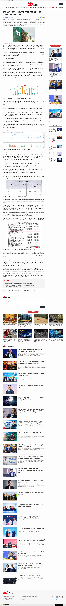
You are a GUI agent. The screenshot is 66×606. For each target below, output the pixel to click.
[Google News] (42, 17)
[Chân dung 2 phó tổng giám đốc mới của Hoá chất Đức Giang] (10, 496)
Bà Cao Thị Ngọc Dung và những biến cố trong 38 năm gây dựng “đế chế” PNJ (53, 91)
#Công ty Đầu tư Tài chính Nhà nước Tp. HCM (28, 290)
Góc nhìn (12, 7)
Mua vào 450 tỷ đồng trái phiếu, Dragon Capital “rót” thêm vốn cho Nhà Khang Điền (20, 282)
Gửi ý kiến (42, 306)
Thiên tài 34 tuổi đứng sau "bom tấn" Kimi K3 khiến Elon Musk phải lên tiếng (52, 160)
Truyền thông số (59, 7)
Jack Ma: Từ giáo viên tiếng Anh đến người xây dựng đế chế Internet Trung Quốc (52, 130)
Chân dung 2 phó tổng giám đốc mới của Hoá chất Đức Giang (31, 493)
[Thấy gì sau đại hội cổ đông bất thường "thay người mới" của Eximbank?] (55, 113)
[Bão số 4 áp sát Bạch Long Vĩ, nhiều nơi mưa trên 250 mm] (41, 319)
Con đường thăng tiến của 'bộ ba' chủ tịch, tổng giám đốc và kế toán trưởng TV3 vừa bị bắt (30, 517)
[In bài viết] (38, 17)
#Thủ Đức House (14, 290)
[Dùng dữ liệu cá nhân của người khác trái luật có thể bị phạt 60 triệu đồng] (56, 333)
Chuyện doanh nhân (51, 7)
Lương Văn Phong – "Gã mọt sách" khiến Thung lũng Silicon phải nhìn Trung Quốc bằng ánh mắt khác (53, 76)
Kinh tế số (17, 7)
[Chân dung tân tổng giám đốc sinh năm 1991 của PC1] (59, 154)
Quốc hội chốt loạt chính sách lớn (9, 324)
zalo (56, 599)
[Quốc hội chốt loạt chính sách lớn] (10, 319)
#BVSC (19, 290)
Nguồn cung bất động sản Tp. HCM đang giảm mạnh (14, 286)
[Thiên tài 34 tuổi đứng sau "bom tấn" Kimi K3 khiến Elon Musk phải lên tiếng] (59, 160)
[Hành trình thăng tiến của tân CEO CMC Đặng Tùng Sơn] (10, 532)
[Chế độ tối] (57, 4)
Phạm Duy (6, 17)
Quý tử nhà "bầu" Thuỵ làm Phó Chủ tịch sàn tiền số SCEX (31, 541)
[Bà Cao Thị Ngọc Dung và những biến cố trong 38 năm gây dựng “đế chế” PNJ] (55, 84)
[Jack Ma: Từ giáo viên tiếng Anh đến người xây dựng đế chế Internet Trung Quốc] (59, 129)
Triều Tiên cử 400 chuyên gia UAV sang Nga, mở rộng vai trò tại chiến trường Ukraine (40, 340)
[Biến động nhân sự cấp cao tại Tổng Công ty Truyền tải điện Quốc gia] (55, 99)
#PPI (37, 290)
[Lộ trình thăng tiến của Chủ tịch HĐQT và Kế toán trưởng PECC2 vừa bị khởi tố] (55, 52)
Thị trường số (33, 7)
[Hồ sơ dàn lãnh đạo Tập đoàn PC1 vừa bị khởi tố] (10, 579)
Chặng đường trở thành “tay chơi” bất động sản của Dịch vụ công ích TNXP (18, 283)
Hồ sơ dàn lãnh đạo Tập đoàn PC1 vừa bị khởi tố (30, 575)
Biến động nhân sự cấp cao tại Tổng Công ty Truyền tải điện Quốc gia (54, 106)
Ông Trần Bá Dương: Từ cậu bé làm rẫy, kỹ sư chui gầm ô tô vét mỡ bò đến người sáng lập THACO (30, 422)
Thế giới (44, 7)
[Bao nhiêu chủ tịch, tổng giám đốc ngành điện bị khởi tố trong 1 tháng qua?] (10, 508)
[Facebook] (1, 46)
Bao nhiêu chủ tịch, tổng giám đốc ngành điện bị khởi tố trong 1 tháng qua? (30, 505)
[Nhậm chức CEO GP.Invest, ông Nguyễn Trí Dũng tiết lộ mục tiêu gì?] (10, 484)
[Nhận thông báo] (54, 4)
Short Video (39, 7)
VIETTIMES (33, 4)
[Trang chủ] (3, 8)
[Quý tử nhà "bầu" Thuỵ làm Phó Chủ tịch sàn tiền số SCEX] (10, 543)
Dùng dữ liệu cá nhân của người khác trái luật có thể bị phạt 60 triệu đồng (56, 340)
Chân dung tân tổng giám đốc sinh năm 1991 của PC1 (52, 154)
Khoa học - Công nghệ (24, 7)
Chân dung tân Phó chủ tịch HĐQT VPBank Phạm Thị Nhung (30, 433)
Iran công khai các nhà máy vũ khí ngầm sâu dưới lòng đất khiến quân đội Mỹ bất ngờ (55, 325)
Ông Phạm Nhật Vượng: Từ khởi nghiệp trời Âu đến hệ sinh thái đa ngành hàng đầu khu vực (52, 138)
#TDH (9, 290)
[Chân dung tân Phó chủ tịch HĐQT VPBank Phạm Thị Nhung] (10, 436)
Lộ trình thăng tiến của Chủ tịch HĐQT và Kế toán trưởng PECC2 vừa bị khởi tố (53, 60)
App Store (57, 605)
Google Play (61, 605)
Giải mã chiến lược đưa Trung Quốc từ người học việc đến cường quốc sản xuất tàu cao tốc (24, 340)
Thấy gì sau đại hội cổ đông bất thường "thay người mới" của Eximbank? (54, 120)
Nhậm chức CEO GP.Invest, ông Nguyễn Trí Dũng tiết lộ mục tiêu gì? (30, 481)
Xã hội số (7, 7)
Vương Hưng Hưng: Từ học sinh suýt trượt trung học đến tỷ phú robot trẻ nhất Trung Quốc (30, 457)
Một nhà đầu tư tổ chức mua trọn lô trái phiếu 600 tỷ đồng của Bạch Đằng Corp (19, 285)
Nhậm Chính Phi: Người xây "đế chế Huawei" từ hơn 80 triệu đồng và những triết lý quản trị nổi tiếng (31, 410)
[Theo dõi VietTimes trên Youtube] (58, 599)
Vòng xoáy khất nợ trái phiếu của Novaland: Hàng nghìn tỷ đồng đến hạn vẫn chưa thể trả (24, 325)
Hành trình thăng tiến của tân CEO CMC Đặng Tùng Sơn (31, 529)
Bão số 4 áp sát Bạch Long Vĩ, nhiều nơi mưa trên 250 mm (40, 325)
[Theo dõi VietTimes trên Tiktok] (60, 599)
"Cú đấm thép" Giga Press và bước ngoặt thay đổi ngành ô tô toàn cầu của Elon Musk (9, 340)
